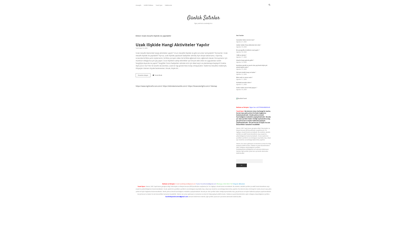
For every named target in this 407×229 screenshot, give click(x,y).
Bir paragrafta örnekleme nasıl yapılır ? (247, 50)
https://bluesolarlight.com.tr (199, 86)
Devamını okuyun (144, 75)
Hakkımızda (168, 5)
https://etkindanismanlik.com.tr (175, 86)
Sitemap (213, 86)
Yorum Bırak (158, 75)
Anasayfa (138, 5)
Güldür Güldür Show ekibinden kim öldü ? (248, 45)
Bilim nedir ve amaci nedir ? (244, 77)
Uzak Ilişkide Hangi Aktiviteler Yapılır (172, 44)
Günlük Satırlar (203, 18)
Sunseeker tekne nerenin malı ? (245, 40)
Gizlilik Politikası (148, 5)
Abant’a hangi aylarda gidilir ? (245, 60)
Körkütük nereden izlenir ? (244, 82)
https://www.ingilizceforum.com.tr (149, 86)
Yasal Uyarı (159, 5)
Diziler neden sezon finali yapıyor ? (246, 88)
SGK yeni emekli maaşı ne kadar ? (246, 72)
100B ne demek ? (241, 55)
